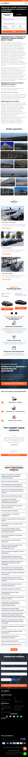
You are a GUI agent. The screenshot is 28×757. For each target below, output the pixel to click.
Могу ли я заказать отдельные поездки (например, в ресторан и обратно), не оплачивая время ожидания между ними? (13, 615)
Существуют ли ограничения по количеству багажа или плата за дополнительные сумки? (11, 603)
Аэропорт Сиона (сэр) (20, 166)
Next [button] (16, 313)
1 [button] (10, 451)
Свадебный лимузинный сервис (6, 709)
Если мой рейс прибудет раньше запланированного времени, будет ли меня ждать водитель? (12, 530)
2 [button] (12, 451)
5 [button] (16, 451)
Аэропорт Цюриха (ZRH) (6, 139)
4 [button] (14, 451)
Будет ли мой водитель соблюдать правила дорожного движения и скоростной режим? (11, 476)
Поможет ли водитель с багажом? (11, 589)
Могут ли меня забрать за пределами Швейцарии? (12, 536)
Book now (7, 309)
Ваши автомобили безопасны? (10, 641)
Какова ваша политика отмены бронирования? (10, 593)
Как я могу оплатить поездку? (10, 481)
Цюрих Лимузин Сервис (19, 706)
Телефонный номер (6, 671)
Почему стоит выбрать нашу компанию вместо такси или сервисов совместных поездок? (13, 491)
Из (3, 17)
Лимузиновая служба (5, 712)
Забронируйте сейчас (6, 699)
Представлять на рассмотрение (14, 685)
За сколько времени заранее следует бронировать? (12, 632)
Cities (15, 699)
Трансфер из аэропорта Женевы (8, 157)
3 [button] (13, 451)
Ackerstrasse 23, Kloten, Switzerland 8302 (14, 747)
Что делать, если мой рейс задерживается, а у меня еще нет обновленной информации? (11, 501)
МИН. (20, 26)
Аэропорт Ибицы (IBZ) (6, 184)
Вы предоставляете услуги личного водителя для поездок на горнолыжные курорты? (13, 579)
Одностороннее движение (7, 15)
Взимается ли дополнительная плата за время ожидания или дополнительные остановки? (13, 621)
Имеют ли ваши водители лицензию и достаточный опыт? (12, 506)
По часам (18, 14)
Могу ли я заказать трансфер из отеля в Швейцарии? (13, 552)
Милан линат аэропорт (6, 166)
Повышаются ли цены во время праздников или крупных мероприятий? (13, 609)
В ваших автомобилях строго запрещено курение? (13, 627)
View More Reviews (14, 455)
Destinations (3, 701)
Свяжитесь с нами (18, 701)
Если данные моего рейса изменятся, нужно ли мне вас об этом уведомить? (12, 485)
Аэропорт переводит (6, 706)
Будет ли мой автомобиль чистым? (11, 644)
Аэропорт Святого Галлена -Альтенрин (10, 175)
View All (14, 649)
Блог (15, 697)
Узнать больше (6, 228)
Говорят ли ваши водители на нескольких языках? (13, 519)
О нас (2, 697)
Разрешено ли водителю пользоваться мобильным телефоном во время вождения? (12, 563)
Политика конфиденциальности (12, 753)
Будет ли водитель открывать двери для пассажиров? (13, 573)
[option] (7, 301)
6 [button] (17, 451)
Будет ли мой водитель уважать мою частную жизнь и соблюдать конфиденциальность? (12, 546)
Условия (21, 753)
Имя (2, 660)
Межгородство (17, 710)
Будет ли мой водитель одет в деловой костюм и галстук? (13, 598)
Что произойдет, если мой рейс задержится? (10, 514)
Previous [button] (12, 313)
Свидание (4, 26)
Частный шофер (17, 708)
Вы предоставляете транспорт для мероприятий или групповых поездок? (12, 557)
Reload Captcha (18, 679)
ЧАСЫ (13, 26)
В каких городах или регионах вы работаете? (11, 540)
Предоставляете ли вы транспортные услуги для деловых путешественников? (13, 568)
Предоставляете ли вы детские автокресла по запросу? (10, 637)
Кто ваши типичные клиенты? (10, 510)
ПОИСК (14, 31)
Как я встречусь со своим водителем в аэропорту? (12, 524)
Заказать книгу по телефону (14, 383)
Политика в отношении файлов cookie (14, 752)
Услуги (3, 666)
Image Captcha (5, 676)
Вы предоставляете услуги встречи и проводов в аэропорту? (12, 584)
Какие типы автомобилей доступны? (12, 496)
